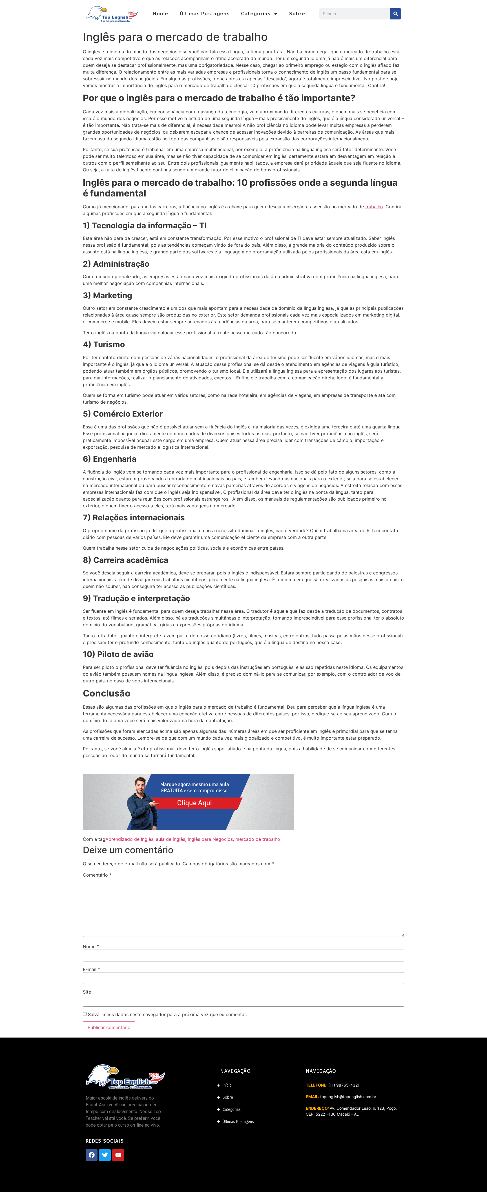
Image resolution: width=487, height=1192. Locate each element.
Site (87, 992)
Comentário (97, 875)
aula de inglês (170, 839)
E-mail (91, 969)
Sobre (297, 13)
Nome (91, 946)
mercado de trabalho (257, 839)
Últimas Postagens (205, 13)
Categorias (256, 13)
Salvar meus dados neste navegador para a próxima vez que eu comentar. (167, 1014)
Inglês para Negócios (210, 839)
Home (161, 13)
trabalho (374, 206)
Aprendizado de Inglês (129, 839)
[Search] (395, 13)
